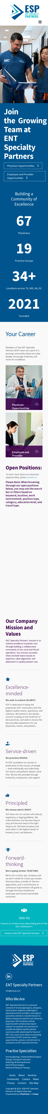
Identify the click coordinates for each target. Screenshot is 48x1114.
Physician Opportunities (20, 165)
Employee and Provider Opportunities (20, 176)
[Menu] (24, 24)
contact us (32, 477)
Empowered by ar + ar (22, 1094)
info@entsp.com (13, 990)
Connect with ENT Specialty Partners (21, 933)
